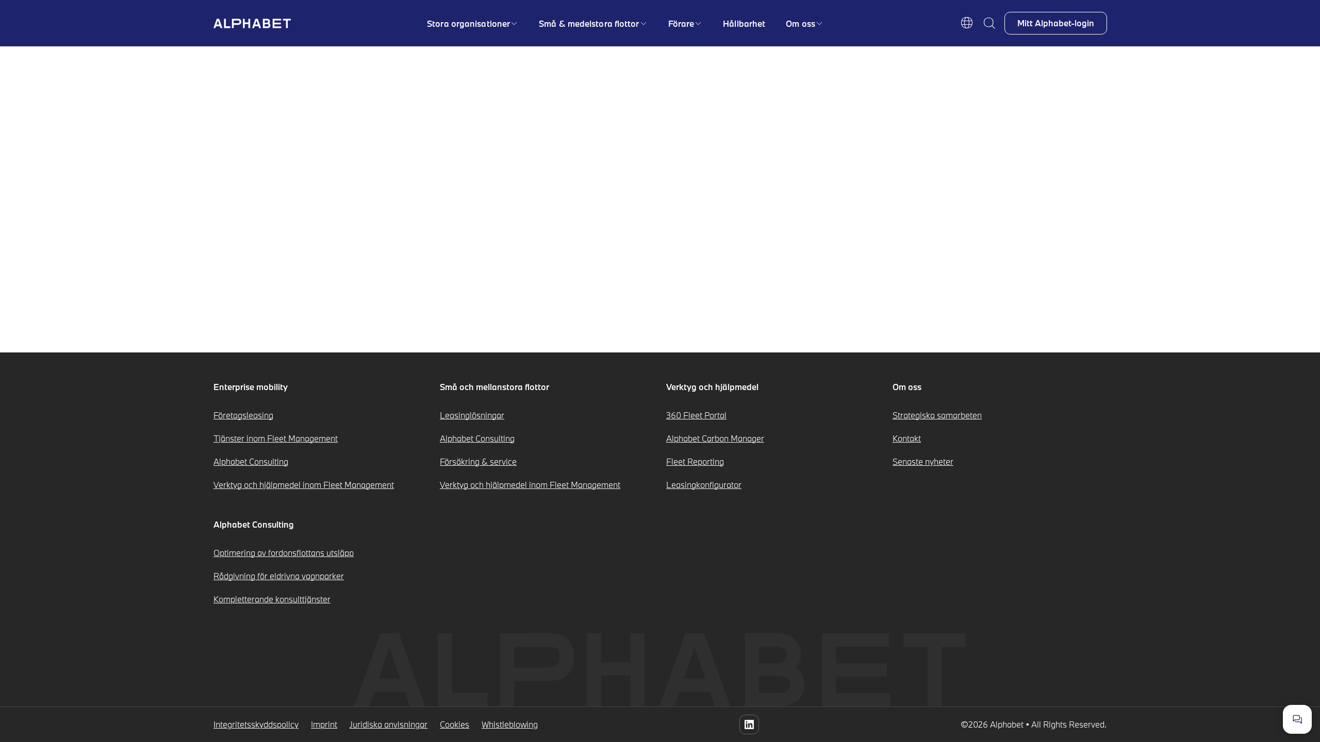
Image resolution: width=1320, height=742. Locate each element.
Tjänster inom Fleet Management (275, 438)
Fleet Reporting (695, 461)
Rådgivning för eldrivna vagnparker (278, 575)
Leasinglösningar (472, 415)
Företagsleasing (243, 415)
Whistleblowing (510, 724)
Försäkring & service (478, 461)
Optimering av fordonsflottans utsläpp (283, 552)
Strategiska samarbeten (937, 415)
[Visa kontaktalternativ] (1297, 719)
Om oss (800, 23)
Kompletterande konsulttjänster (272, 599)
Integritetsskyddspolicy (256, 724)
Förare (681, 23)
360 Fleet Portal (696, 415)
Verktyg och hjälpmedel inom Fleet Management (303, 484)
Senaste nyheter (923, 461)
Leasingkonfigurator (703, 484)
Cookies (454, 724)
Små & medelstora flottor (589, 23)
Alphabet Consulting (250, 461)
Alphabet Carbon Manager (715, 438)
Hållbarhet (744, 23)
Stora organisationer (468, 23)
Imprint (324, 724)
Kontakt (907, 438)
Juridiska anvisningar (388, 724)
